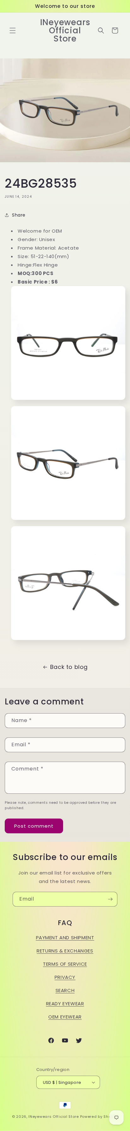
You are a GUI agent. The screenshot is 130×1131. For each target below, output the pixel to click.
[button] (13, 30)
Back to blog (69, 667)
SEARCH (65, 990)
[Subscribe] (110, 899)
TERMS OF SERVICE (65, 964)
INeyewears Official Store (53, 1116)
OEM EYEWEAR (65, 1016)
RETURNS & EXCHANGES (65, 950)
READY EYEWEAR (65, 1003)
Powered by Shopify (99, 1116)
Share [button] (19, 215)
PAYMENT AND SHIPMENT (65, 937)
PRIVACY (65, 977)
